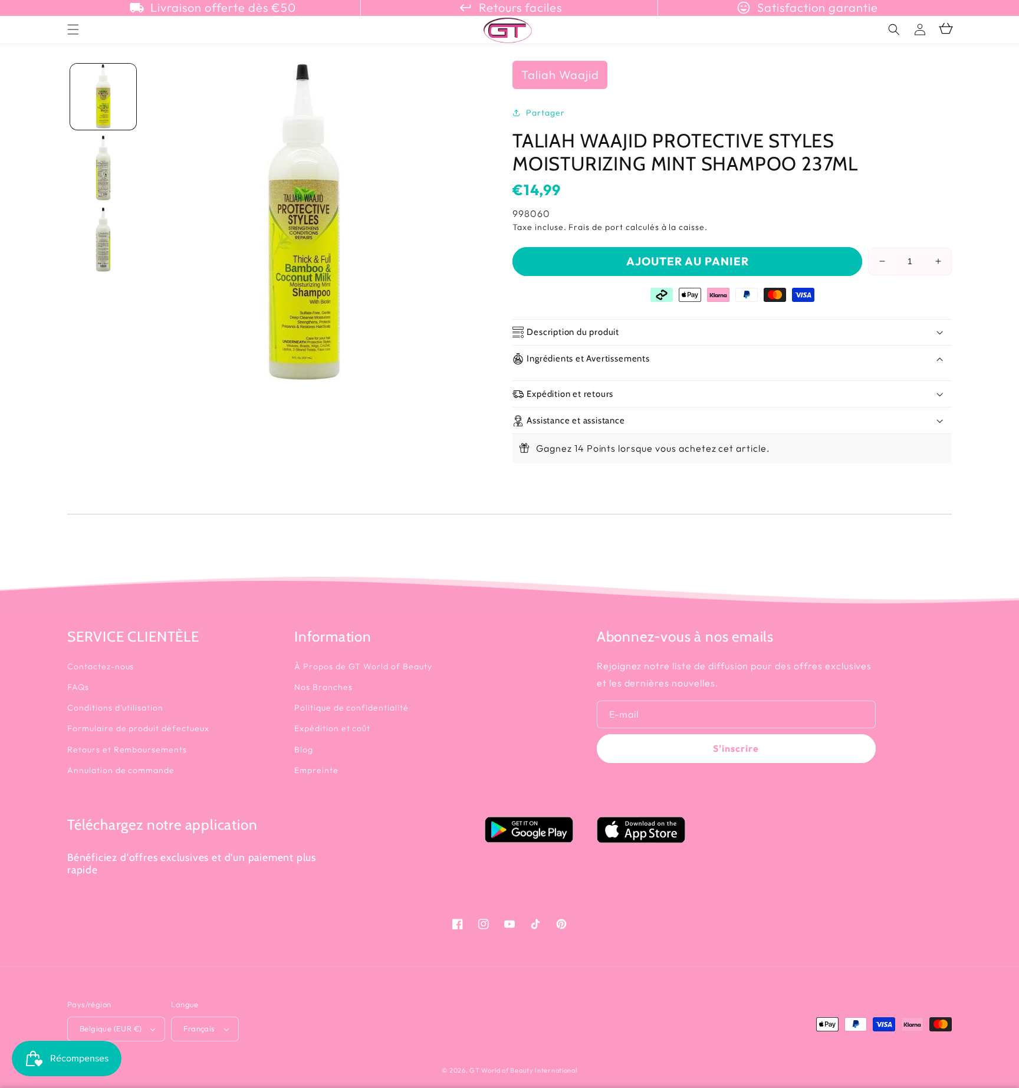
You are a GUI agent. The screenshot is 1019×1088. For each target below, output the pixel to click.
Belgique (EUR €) (111, 1028)
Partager (545, 112)
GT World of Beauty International (523, 1070)
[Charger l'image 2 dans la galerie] (103, 168)
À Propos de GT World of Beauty (363, 666)
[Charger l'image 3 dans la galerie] (103, 240)
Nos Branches (323, 687)
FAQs (78, 687)
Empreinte (316, 770)
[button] (894, 29)
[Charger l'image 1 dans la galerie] (103, 97)
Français (199, 1028)
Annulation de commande (121, 770)
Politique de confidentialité (351, 707)
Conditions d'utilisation (115, 707)
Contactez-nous (100, 666)
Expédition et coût (332, 728)
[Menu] (73, 29)
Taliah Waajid (560, 74)
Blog (303, 749)
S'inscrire (736, 748)
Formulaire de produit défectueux (138, 728)
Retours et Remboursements (127, 749)
